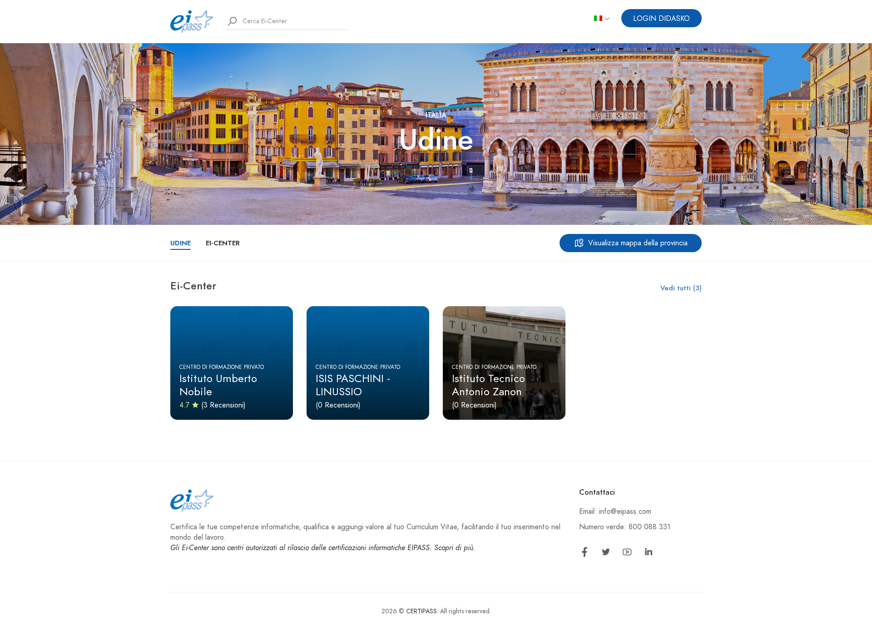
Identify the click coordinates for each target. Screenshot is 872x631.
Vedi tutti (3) (681, 288)
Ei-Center (223, 243)
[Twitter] (605, 554)
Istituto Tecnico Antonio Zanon (488, 385)
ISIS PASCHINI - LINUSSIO (353, 385)
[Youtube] (627, 554)
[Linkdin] (648, 554)
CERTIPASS (421, 611)
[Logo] (192, 21)
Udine (180, 243)
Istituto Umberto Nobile (218, 385)
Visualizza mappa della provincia (638, 243)
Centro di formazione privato (221, 367)
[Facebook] (584, 554)
